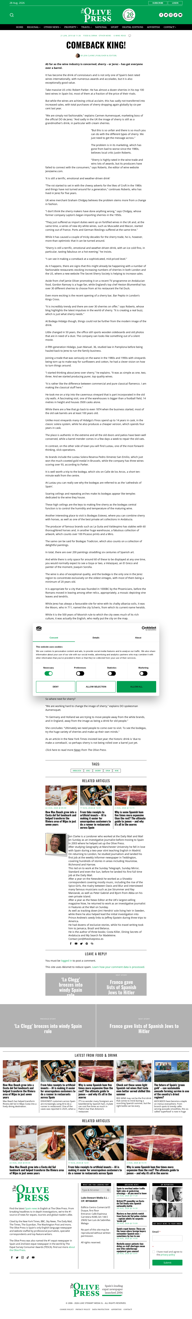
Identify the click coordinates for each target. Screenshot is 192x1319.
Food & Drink (90, 36)
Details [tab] (96, 637)
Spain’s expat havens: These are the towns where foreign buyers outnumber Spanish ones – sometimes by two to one (131, 1232)
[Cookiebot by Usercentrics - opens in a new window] (144, 628)
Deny (56, 686)
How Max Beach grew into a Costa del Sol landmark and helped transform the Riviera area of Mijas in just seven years (60, 818)
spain (108, 770)
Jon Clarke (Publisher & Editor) (100, 55)
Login (175, 3)
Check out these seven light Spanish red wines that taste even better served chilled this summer (133, 1089)
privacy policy (168, 1254)
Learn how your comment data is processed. (118, 967)
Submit (167, 1262)
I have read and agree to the (169, 1253)
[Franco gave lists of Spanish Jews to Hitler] (121, 984)
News (77, 750)
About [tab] (138, 637)
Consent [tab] (54, 637)
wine (117, 770)
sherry (98, 770)
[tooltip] (161, 15)
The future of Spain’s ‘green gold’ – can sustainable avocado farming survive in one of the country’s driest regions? (171, 1091)
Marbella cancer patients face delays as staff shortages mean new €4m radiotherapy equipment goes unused (131, 1247)
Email (156, 1231)
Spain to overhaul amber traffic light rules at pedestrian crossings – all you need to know (132, 1191)
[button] (108, 1190)
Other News (105, 36)
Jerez (88, 770)
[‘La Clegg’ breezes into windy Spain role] (70, 984)
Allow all (136, 686)
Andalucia (77, 770)
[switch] (80, 673)
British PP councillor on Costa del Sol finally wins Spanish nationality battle (130, 1203)
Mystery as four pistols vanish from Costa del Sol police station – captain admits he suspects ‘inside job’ (132, 1217)
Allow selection (96, 686)
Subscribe (158, 3)
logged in (66, 960)
